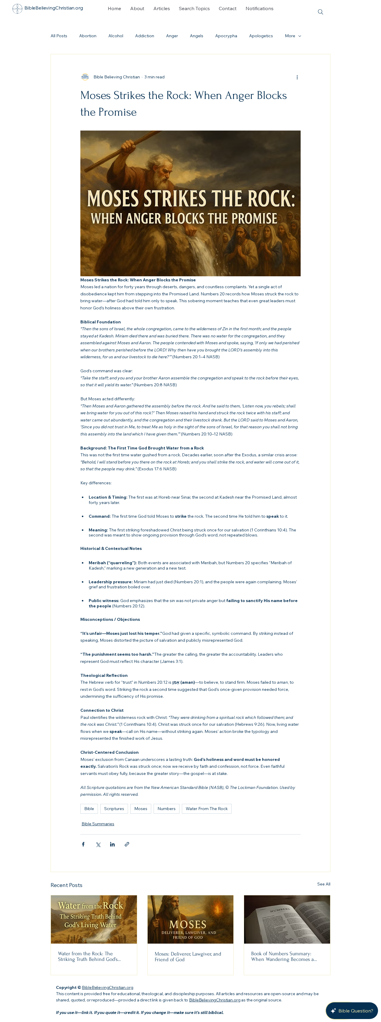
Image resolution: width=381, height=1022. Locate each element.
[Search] (320, 12)
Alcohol (115, 35)
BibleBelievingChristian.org (107, 987)
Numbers (166, 808)
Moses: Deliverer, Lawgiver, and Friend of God (188, 956)
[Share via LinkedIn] (112, 844)
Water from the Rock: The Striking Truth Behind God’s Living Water (88, 956)
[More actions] (297, 76)
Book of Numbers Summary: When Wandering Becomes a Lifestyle (282, 956)
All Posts (59, 35)
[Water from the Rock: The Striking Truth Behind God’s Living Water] (94, 919)
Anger (172, 35)
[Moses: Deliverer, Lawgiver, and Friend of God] (191, 919)
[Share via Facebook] (83, 844)
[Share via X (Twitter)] (98, 844)
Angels (196, 35)
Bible (89, 808)
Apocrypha (226, 35)
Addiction (144, 35)
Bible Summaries (98, 823)
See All (323, 884)
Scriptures (114, 808)
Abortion (87, 35)
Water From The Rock (207, 808)
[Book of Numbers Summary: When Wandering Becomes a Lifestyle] (287, 919)
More (290, 35)
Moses (140, 808)
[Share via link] (127, 844)
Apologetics (261, 35)
